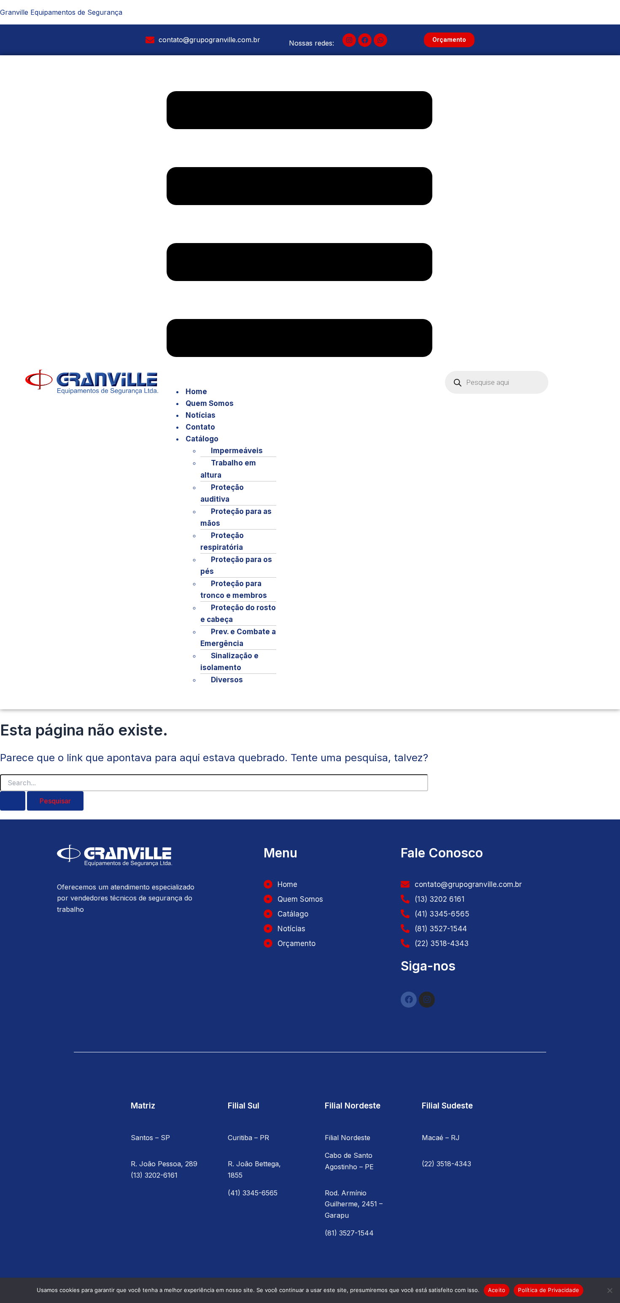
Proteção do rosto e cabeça (238, 613)
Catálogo (202, 439)
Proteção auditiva (222, 493)
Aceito (497, 1290)
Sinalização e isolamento (229, 662)
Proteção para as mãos (236, 517)
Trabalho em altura (228, 469)
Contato (200, 427)
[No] (609, 1290)
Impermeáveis (237, 450)
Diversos (227, 680)
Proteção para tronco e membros (233, 589)
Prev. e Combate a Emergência (238, 637)
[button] (299, 225)
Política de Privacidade (548, 1290)
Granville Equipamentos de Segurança (61, 12)
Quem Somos (210, 403)
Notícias (201, 415)
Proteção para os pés (236, 565)
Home (196, 391)
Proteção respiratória (222, 541)
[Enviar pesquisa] (12, 801)
